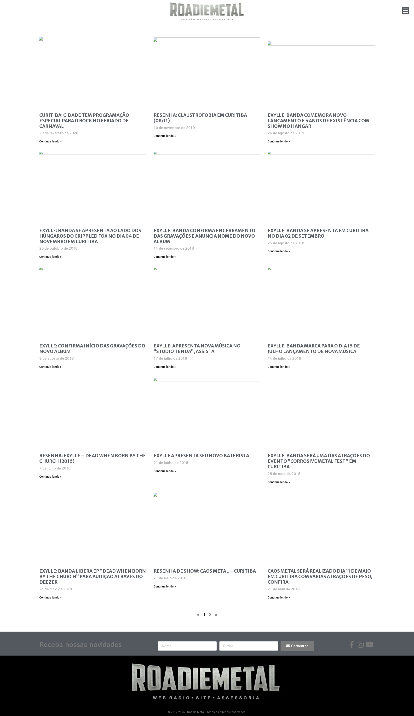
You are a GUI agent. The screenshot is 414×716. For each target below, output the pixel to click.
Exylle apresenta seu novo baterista (201, 455)
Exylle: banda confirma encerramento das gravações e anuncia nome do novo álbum (204, 236)
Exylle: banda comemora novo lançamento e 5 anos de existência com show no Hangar (318, 120)
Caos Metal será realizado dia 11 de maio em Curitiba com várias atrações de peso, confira (320, 576)
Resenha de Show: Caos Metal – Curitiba (205, 571)
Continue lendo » (50, 141)
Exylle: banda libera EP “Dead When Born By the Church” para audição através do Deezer (92, 576)
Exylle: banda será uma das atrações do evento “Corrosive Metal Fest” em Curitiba (319, 461)
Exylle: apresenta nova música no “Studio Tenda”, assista (197, 348)
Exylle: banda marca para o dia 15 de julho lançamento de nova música (314, 348)
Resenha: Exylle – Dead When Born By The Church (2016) (92, 458)
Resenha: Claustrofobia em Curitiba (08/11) (200, 117)
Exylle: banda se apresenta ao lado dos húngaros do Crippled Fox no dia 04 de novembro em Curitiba (90, 236)
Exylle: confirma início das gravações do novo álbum (92, 348)
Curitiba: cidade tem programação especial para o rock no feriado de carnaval (84, 120)
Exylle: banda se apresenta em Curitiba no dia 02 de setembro (318, 233)
